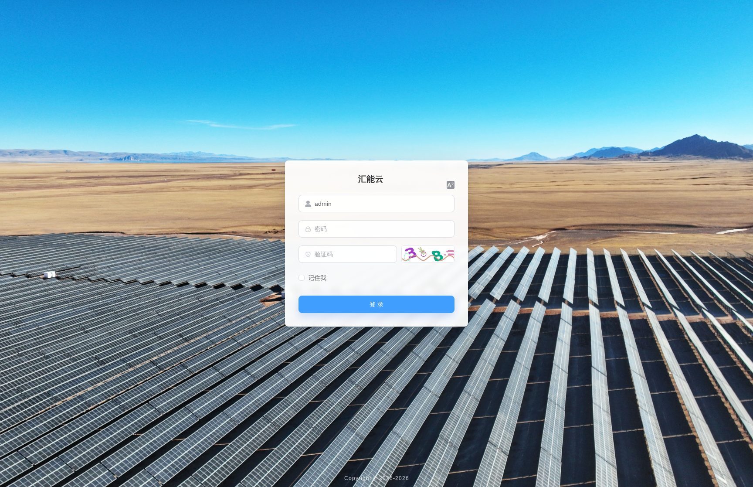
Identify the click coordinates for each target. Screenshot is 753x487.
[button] (451, 185)
